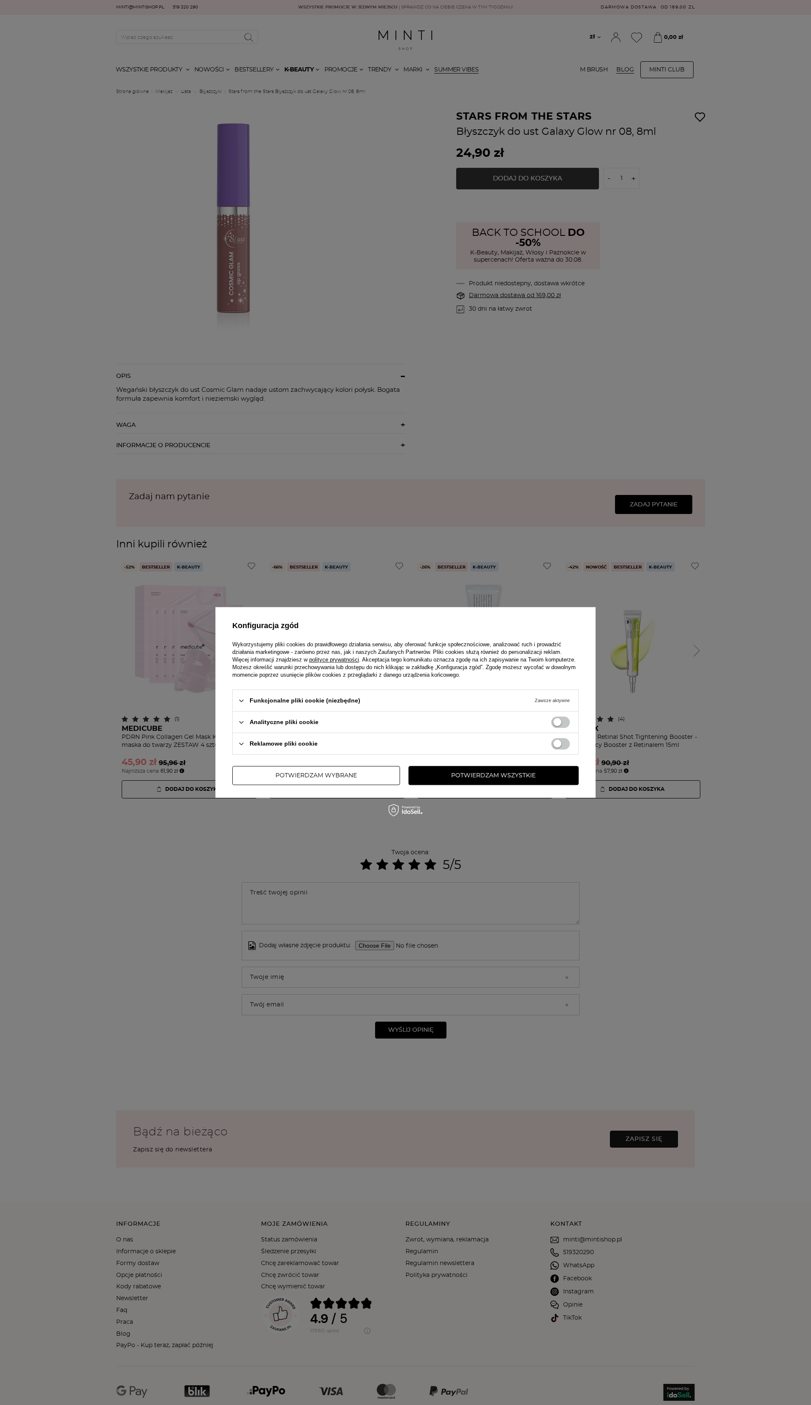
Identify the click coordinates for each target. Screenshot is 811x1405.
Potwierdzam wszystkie (493, 776)
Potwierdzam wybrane (316, 776)
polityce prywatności (334, 659)
